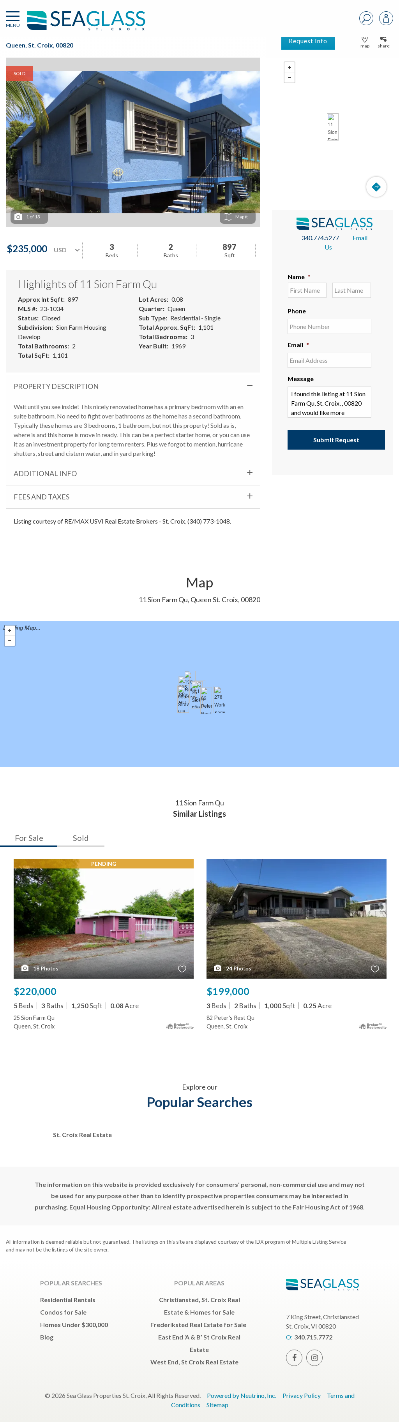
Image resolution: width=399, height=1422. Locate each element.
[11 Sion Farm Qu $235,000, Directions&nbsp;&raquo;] (333, 127)
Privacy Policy (301, 1395)
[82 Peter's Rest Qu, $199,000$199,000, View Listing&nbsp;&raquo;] (206, 700)
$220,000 (35, 991)
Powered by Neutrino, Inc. (241, 1395)
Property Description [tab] (56, 386)
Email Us (346, 242)
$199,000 (228, 991)
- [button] (289, 77)
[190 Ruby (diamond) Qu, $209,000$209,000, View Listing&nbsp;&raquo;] (190, 684)
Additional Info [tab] (45, 473)
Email (298, 344)
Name (299, 276)
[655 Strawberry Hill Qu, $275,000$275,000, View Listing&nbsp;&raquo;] (183, 699)
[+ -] (332, 127)
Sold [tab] (81, 837)
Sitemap (217, 1404)
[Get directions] (376, 187)
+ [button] (289, 67)
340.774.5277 (320, 237)
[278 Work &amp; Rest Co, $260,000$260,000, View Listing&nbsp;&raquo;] (219, 699)
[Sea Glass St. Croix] (74, 24)
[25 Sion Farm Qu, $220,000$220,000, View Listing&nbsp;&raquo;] (197, 694)
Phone (297, 311)
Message (301, 378)
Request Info (308, 40)
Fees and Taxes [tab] (41, 496)
